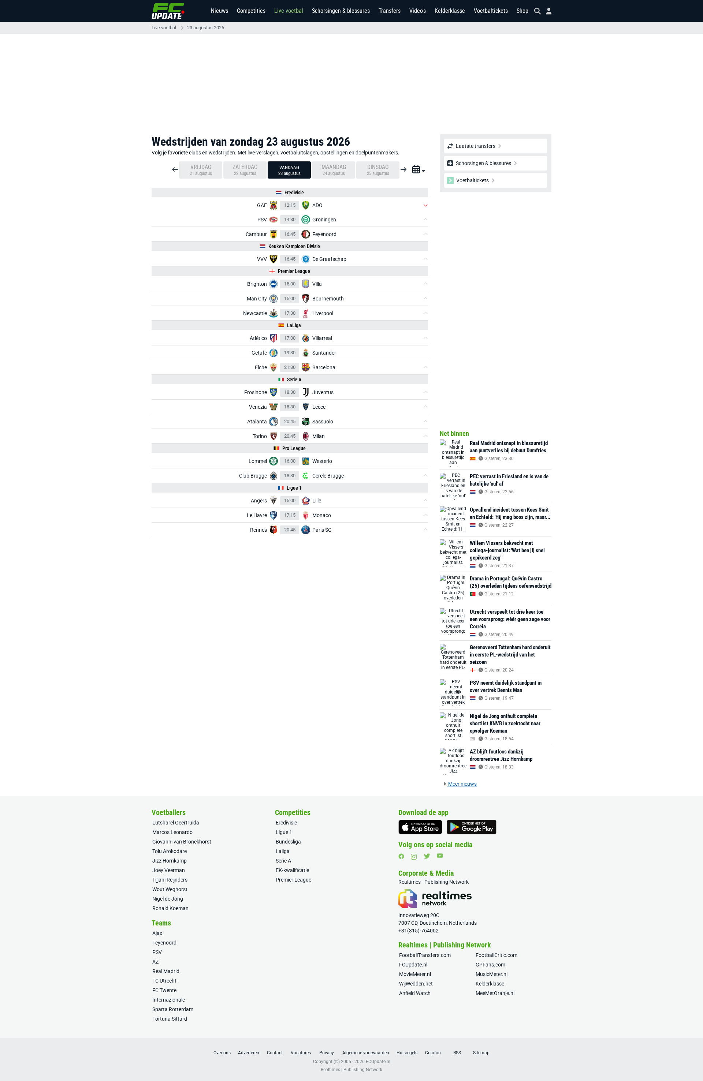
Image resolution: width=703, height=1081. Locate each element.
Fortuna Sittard (169, 1019)
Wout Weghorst (169, 889)
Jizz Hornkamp (169, 861)
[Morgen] (403, 167)
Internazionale (168, 1000)
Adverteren (248, 1052)
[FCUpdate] (168, 11)
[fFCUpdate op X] (427, 856)
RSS (457, 1052)
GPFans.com (490, 965)
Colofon (433, 1052)
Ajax (157, 933)
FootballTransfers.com (425, 955)
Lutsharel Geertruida (175, 823)
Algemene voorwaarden (365, 1052)
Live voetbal (288, 10)
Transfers (390, 10)
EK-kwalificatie (292, 870)
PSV (157, 952)
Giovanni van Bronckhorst (181, 842)
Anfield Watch (415, 993)
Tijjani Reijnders (169, 880)
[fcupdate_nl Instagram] (414, 856)
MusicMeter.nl (491, 974)
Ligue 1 (284, 832)
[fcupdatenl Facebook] (401, 856)
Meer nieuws (462, 784)
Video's (417, 10)
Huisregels (407, 1052)
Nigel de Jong (167, 899)
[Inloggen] (546, 11)
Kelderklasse (450, 10)
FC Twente (164, 990)
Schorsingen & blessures (341, 10)
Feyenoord (164, 943)
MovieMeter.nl (415, 974)
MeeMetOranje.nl (495, 993)
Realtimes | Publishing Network (351, 1069)
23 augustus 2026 (205, 27)
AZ (155, 962)
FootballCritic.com (496, 955)
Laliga (283, 851)
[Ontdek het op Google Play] (471, 827)
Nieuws (219, 10)
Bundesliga (288, 842)
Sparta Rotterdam (172, 1009)
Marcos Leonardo (172, 832)
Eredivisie (286, 823)
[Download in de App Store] (420, 827)
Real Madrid (165, 971)
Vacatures (301, 1052)
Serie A (283, 861)
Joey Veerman (168, 870)
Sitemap (481, 1052)
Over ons (222, 1052)
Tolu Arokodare (169, 851)
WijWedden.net (416, 984)
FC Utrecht (164, 981)
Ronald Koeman (170, 908)
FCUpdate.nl (413, 965)
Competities (251, 10)
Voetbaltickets (491, 10)
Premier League (293, 880)
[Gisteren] (175, 167)
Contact (275, 1052)
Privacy (326, 1052)
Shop (522, 10)
